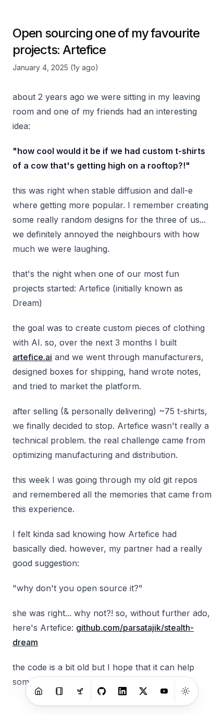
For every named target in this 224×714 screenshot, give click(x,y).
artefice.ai (32, 357)
